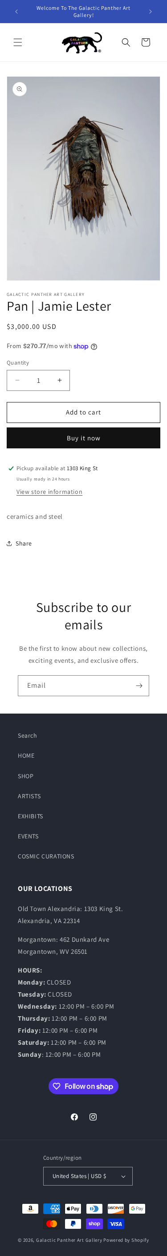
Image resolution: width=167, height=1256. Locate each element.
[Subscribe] (139, 685)
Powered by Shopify (126, 1240)
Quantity (18, 362)
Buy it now (84, 438)
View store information (49, 492)
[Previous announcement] (16, 11)
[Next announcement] (150, 11)
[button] (18, 42)
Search (27, 735)
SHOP (25, 776)
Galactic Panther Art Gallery (69, 1240)
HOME (26, 755)
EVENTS (28, 836)
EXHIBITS (30, 816)
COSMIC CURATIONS (46, 856)
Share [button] (24, 543)
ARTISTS (29, 796)
